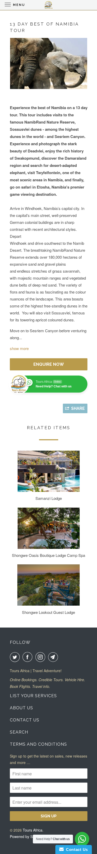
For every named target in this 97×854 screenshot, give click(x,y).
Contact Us (24, 720)
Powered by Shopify (26, 836)
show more (19, 348)
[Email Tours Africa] (54, 657)
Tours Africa (32, 830)
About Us (21, 707)
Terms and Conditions (38, 744)
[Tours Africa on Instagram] (41, 657)
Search (19, 732)
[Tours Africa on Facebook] (28, 657)
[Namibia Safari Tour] (48, 64)
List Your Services (33, 695)
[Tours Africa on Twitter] (16, 657)
